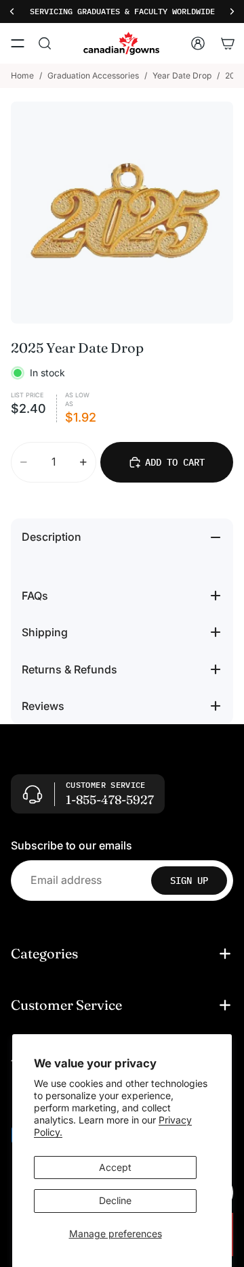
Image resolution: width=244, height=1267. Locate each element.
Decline (115, 1200)
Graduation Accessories (93, 75)
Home (22, 75)
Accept (115, 1167)
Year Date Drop (181, 75)
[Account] (198, 43)
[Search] (45, 43)
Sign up (189, 880)
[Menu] (17, 43)
